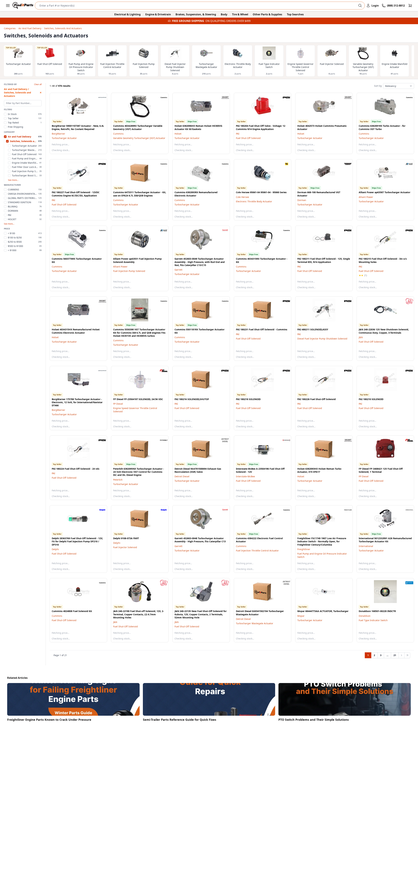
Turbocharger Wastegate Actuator (254, 623)
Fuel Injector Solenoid (125, 547)
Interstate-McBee (245, 476)
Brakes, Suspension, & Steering (196, 14)
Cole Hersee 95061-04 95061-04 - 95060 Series (261, 192)
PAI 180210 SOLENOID (371, 399)
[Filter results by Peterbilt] (161, 440)
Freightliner (303, 549)
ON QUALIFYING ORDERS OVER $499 (227, 21)
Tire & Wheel (240, 14)
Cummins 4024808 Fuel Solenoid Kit (72, 611)
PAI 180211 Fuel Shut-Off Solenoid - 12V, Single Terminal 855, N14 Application (323, 260)
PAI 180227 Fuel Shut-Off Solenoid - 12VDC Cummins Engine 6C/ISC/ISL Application (75, 194)
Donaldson (364, 615)
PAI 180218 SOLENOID (248, 399)
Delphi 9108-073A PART (126, 538)
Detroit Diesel (182, 476)
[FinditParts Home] (23, 5)
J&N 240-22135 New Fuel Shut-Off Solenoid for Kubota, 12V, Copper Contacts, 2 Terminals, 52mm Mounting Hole (201, 614)
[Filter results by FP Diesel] (161, 371)
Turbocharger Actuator (64, 138)
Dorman (301, 200)
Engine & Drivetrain (158, 14)
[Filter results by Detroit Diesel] (222, 440)
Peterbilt (117, 479)
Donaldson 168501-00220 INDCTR (377, 611)
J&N (361, 337)
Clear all (38, 84)
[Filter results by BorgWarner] (99, 97)
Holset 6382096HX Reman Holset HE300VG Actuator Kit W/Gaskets (198, 127)
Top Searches (295, 14)
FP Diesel (118, 403)
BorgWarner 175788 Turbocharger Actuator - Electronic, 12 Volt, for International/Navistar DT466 (77, 402)
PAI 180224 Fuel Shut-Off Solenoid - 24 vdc (75, 468)
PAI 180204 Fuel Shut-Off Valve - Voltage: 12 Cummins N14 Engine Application (260, 127)
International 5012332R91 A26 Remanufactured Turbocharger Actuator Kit (385, 540)
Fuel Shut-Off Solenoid (248, 138)
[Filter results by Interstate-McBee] (283, 440)
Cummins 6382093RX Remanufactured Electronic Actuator (196, 194)
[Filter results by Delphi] (99, 510)
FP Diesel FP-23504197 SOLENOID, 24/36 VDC (138, 399)
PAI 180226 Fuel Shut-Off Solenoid (316, 399)
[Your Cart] (410, 5)
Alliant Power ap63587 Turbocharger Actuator (384, 192)
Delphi (55, 549)
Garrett (178, 269)
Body (224, 14)
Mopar (301, 615)
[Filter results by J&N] (406, 301)
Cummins (118, 133)
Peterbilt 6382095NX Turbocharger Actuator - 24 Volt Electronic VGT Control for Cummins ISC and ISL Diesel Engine (138, 472)
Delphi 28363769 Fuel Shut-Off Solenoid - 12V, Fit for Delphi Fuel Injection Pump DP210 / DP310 (77, 541)
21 (395, 655)
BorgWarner (58, 133)
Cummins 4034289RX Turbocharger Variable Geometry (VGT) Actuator (137, 127)
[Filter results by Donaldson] (406, 583)
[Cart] (410, 5)
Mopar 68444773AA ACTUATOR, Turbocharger (322, 611)
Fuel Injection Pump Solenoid (129, 271)
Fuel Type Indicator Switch (373, 620)
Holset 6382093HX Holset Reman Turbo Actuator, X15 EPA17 (319, 470)
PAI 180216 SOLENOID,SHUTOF (192, 399)
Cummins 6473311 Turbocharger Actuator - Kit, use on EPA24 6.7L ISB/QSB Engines (139, 194)
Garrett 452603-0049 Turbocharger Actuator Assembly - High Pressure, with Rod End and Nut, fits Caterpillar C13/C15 (200, 262)
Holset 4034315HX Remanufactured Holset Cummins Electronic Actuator (76, 331)
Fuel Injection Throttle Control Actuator (257, 550)
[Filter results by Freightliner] (345, 510)
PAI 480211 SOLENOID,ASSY (312, 329)
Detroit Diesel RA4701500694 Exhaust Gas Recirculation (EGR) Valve (198, 470)
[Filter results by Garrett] (222, 230)
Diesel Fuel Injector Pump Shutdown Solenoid (322, 338)
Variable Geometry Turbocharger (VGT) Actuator (139, 138)
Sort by (378, 85)
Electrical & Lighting (127, 14)
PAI (237, 133)
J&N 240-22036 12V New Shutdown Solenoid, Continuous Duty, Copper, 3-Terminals (384, 331)
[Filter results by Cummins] (161, 97)
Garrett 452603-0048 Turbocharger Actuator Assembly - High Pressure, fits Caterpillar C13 (200, 540)
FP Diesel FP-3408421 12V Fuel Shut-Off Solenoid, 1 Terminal (381, 470)
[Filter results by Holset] (222, 97)
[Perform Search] (360, 6)
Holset (178, 133)
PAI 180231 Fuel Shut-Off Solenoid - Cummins (261, 329)
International (366, 546)
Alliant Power (366, 197)
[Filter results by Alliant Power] (406, 164)
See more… (13, 180)
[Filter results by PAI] (283, 97)
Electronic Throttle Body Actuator (254, 201)
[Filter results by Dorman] (345, 164)
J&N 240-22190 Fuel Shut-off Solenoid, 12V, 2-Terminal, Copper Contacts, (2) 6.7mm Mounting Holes (138, 614)
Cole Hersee (242, 197)
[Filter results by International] (406, 510)
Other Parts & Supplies (267, 14)
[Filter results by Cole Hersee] (283, 164)
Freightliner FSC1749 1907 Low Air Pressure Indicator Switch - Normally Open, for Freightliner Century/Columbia (321, 541)
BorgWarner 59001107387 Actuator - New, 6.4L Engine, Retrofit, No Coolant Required (78, 127)
